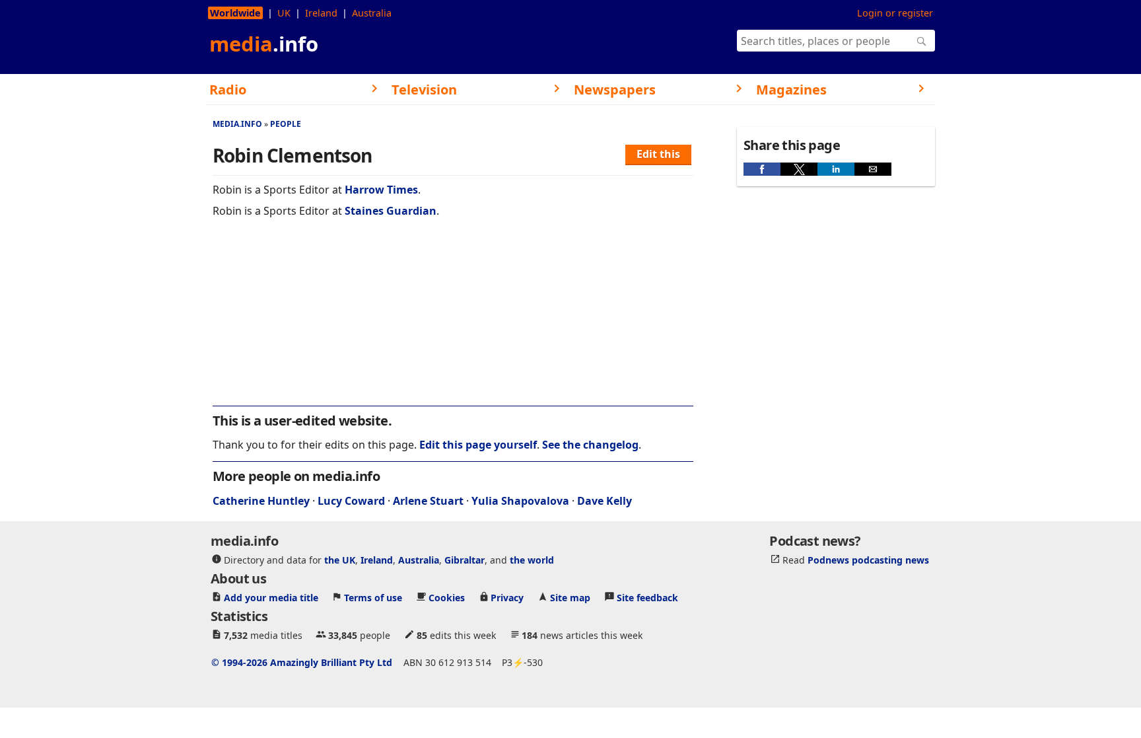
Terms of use (373, 597)
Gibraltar (464, 559)
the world (532, 559)
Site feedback (647, 597)
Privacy (507, 597)
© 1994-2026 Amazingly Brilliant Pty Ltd (301, 661)
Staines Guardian (390, 210)
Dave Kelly (604, 501)
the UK (339, 559)
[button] (761, 169)
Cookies (447, 597)
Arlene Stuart (428, 501)
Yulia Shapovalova (520, 501)
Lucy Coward (351, 501)
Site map (570, 597)
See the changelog (590, 444)
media (263, 43)
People (285, 123)
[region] (453, 320)
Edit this (658, 154)
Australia (372, 13)
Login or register (895, 13)
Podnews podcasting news (868, 559)
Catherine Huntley (261, 501)
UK (284, 13)
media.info (237, 123)
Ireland (321, 13)
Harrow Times (381, 189)
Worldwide (235, 13)
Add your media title (271, 597)
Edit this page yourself (478, 444)
